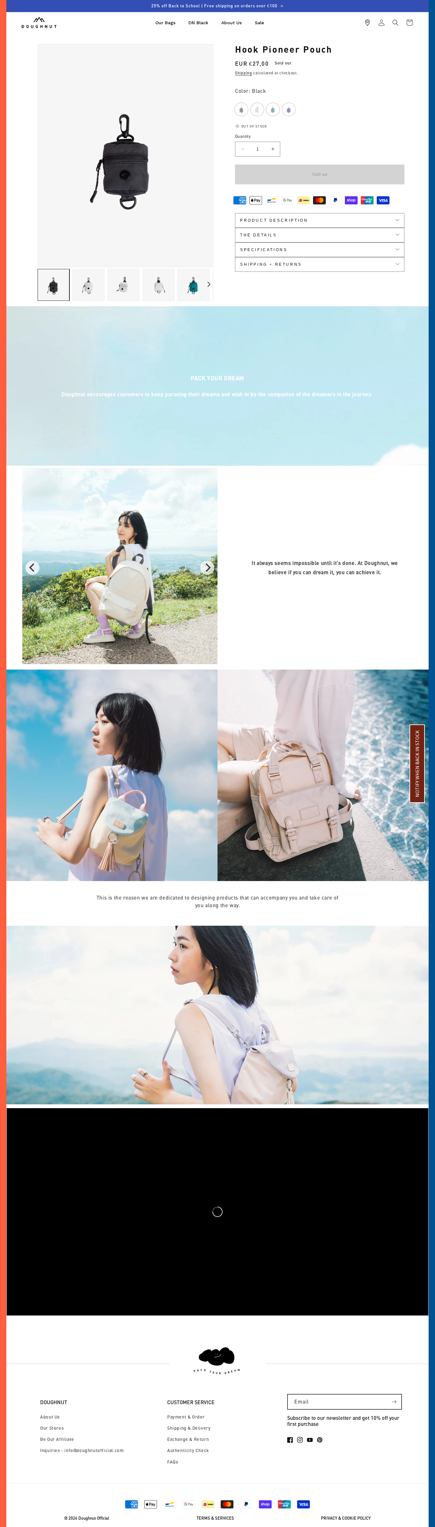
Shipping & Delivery (188, 1428)
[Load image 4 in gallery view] (159, 285)
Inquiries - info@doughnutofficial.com (82, 1450)
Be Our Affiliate (57, 1439)
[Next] (207, 568)
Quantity (243, 136)
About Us (50, 1417)
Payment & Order (186, 1417)
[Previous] (32, 568)
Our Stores (52, 1428)
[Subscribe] (394, 1401)
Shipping (243, 72)
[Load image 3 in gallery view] (123, 285)
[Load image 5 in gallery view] (194, 285)
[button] (396, 23)
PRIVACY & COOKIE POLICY (346, 1518)
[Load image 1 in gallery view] (53, 285)
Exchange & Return (188, 1439)
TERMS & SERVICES (215, 1518)
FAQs (172, 1461)
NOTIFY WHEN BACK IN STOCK (417, 763)
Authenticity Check (188, 1450)
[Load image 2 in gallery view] (88, 285)
